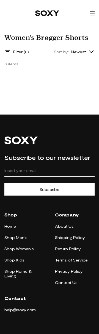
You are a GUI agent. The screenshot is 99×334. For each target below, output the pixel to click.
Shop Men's (16, 237)
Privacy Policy (69, 271)
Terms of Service (71, 260)
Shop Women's (19, 248)
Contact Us (66, 282)
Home (10, 226)
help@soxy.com (20, 309)
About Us (64, 226)
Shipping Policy (70, 237)
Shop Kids (14, 260)
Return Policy (68, 248)
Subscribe (49, 189)
